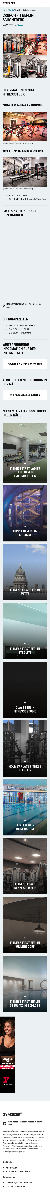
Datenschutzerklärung (18, 1171)
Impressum (11, 1168)
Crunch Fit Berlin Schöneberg (25, 363)
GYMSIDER (9, 3)
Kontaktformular (15, 1186)
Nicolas (20, 25)
